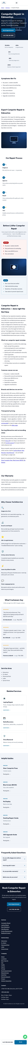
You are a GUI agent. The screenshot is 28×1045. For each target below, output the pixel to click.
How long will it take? (9, 865)
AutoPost (3, 975)
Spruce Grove (4, 949)
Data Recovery (5, 929)
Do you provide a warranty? (10, 871)
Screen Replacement (6, 931)
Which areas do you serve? (10, 877)
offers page (15, 425)
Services (8, 8)
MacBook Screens (5, 933)
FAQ (2, 963)
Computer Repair (5, 923)
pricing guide (4, 423)
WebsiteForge (5, 973)
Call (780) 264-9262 (8, 35)
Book (20, 1042)
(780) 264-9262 (5, 992)
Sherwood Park (5, 945)
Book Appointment (8, 30)
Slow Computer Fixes (6, 460)
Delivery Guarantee (6, 981)
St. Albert (3, 943)
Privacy (3, 979)
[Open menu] (16, 3)
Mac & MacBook (5, 927)
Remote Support (5, 977)
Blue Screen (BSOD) (18, 460)
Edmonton (4, 941)
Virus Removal (10, 453)
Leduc (2, 947)
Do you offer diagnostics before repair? (12, 859)
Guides (3, 965)
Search (3, 967)
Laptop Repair (17, 450)
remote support (10, 443)
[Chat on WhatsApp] (25, 1037)
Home (2, 8)
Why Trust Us (4, 961)
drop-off (7, 441)
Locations (4, 959)
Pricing (3, 969)
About (3, 957)
